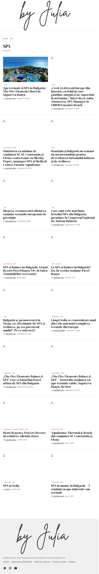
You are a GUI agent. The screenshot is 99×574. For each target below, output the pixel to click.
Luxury (21, 429)
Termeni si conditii (59, 562)
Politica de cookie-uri (42, 562)
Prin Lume (55, 316)
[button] (4, 15)
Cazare (15, 429)
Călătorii (55, 429)
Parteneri (71, 562)
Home (5, 39)
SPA (5, 84)
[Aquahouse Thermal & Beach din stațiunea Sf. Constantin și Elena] (73, 414)
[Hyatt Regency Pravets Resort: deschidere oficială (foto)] (25, 414)
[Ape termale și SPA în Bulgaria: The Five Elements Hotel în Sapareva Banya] (25, 69)
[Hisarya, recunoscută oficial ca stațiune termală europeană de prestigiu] (25, 192)
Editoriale (8, 147)
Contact (6, 562)
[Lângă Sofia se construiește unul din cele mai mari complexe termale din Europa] (73, 301)
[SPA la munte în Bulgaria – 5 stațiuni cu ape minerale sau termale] (73, 467)
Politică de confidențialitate (21, 562)
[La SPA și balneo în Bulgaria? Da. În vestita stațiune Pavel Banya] (73, 248)
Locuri (58, 264)
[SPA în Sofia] (25, 467)
